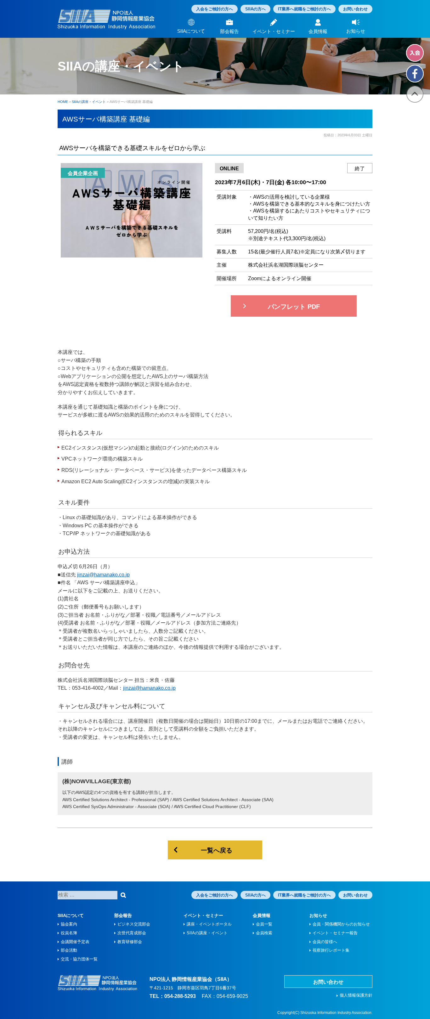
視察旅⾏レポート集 (331, 950)
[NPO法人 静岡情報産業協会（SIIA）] (106, 19)
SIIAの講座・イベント (207, 933)
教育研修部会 (129, 941)
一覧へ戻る (216, 850)
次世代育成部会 (131, 933)
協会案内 (69, 924)
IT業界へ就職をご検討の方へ (304, 9)
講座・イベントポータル (209, 924)
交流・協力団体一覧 (79, 959)
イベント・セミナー (203, 915)
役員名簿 (69, 933)
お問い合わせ (355, 9)
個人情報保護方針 (356, 995)
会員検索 (264, 933)
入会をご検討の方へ (214, 9)
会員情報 (261, 915)
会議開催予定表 (75, 941)
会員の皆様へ (325, 941)
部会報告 (123, 915)
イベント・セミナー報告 (335, 933)
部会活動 (69, 950)
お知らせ (318, 915)
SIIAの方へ (255, 9)
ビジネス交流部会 (133, 924)
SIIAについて (71, 915)
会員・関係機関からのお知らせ (341, 924)
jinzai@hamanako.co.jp (103, 574)
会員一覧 (264, 924)
